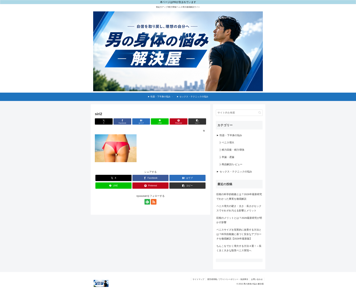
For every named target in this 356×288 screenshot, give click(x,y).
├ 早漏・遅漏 (226, 157)
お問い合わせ (257, 279)
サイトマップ (198, 279)
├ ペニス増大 (226, 142)
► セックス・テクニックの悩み (234, 171)
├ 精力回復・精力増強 (231, 149)
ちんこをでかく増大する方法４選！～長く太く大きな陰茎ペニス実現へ (238, 248)
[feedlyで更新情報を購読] (147, 202)
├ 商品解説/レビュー (230, 164)
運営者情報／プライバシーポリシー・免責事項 (227, 279)
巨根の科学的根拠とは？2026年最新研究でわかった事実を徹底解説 (239, 196)
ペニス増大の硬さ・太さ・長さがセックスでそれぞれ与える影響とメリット (238, 208)
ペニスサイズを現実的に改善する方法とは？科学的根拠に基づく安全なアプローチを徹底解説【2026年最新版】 (238, 234)
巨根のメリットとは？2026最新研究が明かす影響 (239, 220)
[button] (197, 121)
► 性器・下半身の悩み (229, 135)
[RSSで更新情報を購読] (153, 202)
